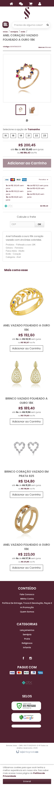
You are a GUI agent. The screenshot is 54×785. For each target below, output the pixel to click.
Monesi (48, 47)
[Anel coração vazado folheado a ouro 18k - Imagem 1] (21, 110)
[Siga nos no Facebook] (23, 658)
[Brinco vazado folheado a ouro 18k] (26, 389)
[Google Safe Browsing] (26, 717)
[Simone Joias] (27, 12)
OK (39, 224)
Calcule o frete (26, 217)
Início (5, 32)
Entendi (27, 781)
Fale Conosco (27, 594)
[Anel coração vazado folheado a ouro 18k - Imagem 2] (33, 110)
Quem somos (27, 611)
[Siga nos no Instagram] (30, 658)
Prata (27, 638)
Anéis (23, 32)
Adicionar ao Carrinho (27, 163)
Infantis (27, 647)
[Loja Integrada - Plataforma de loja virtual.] (27, 752)
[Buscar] (48, 25)
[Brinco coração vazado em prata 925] (26, 462)
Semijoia (14, 32)
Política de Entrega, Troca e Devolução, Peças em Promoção (27, 605)
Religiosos (27, 643)
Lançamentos (27, 630)
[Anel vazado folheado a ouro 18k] (26, 316)
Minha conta (27, 598)
